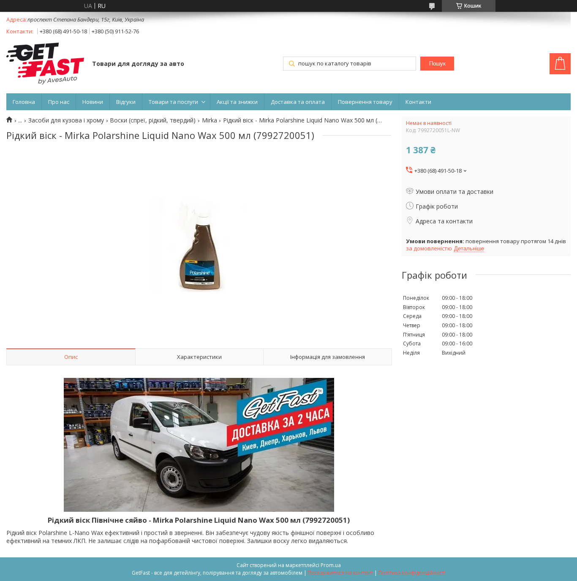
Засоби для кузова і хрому (66, 120)
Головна (24, 102)
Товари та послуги (173, 102)
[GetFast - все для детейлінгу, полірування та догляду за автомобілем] (45, 64)
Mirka (209, 120)
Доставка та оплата (298, 102)
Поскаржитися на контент (340, 572)
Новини (92, 102)
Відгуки (126, 102)
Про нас (58, 102)
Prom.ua (331, 565)
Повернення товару (365, 102)
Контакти (418, 102)
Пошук (437, 63)
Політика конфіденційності (412, 572)
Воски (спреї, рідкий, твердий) (153, 120)
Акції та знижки (237, 102)
